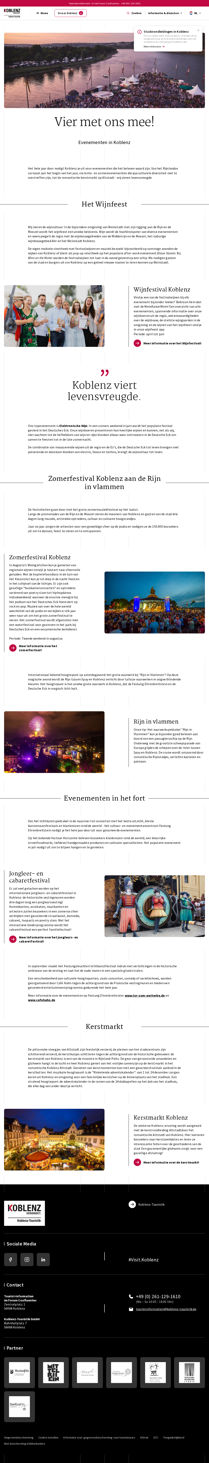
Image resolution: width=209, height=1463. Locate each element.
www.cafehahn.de (41, 1000)
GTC (155, 1437)
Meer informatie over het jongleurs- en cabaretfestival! (48, 939)
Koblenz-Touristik (151, 1204)
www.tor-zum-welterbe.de (145, 995)
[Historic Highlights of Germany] (189, 1372)
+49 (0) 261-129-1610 (158, 1296)
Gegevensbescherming (18, 1437)
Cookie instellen (48, 1437)
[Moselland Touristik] (87, 1372)
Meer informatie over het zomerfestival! (38, 648)
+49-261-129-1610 (130, 3)
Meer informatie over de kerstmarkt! (171, 1162)
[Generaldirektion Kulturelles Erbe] (19, 1372)
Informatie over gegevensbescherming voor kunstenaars (99, 1437)
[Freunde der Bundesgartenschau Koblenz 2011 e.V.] (121, 1372)
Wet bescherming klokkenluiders (24, 1443)
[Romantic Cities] (155, 1372)
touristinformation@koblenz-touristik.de (166, 1309)
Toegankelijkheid (173, 1437)
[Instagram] (26, 1259)
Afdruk (144, 1437)
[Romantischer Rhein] (53, 1372)
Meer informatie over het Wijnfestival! (172, 343)
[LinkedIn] (43, 1259)
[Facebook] (10, 1259)
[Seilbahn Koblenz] (19, 1406)
